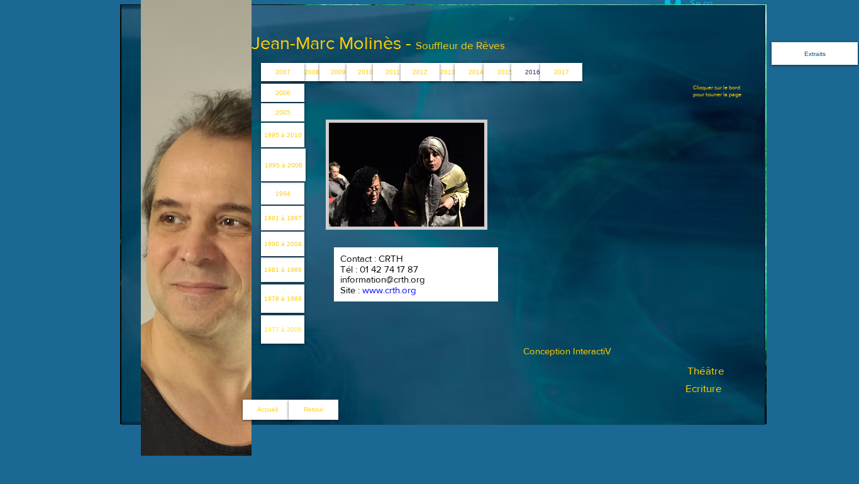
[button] (447, 72)
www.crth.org (389, 289)
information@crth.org (382, 279)
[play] (453, 215)
